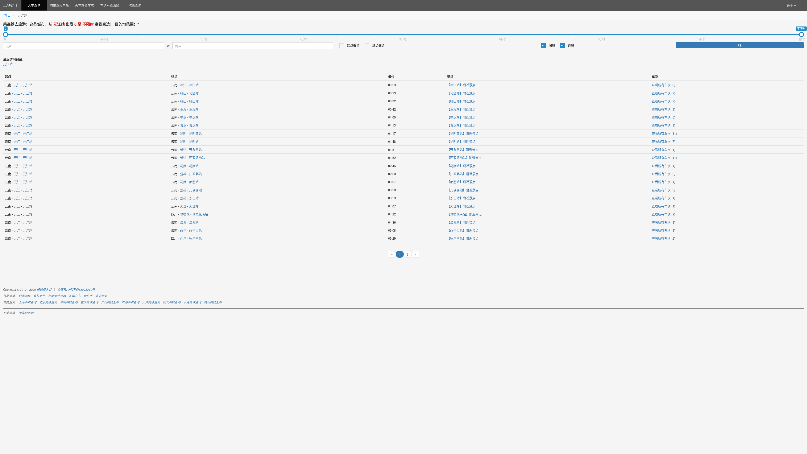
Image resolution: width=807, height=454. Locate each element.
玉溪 (183, 109)
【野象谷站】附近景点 (463, 149)
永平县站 (195, 230)
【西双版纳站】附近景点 (464, 157)
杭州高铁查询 (213, 302)
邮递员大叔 (44, 289)
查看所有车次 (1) (663, 149)
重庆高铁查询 (89, 302)
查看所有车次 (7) (663, 141)
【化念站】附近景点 (461, 93)
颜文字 (87, 296)
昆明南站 (195, 133)
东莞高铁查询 (192, 302)
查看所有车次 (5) (663, 117)
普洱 (183, 125)
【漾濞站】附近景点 (461, 222)
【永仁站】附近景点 (461, 198)
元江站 (27, 85)
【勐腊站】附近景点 (461, 166)
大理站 (194, 206)
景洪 (183, 149)
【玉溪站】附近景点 (461, 109)
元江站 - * (10, 64)
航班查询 (135, 5)
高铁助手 (10, 5)
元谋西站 (195, 190)
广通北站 (195, 174)
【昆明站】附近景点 (461, 141)
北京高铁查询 (48, 302)
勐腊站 (194, 166)
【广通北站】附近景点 (463, 174)
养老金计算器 (57, 296)
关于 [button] (790, 5)
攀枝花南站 (200, 214)
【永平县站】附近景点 (463, 230)
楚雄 (183, 174)
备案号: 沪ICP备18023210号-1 (77, 289)
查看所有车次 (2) (663, 93)
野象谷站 (195, 149)
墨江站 (194, 85)
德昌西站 (195, 238)
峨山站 (194, 101)
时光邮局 (24, 296)
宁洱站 (194, 117)
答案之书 (74, 296)
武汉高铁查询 (172, 302)
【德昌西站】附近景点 (463, 238)
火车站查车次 (84, 5)
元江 (17, 85)
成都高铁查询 (130, 302)
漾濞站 (194, 222)
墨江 (183, 85)
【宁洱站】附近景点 (461, 117)
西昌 (183, 238)
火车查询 (34, 5)
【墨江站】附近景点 (461, 85)
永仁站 (194, 198)
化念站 (194, 93)
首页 (7, 15)
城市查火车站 (59, 5)
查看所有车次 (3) (663, 85)
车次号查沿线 (109, 5)
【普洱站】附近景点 (461, 125)
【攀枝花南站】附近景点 (464, 214)
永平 (183, 230)
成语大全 (101, 296)
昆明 (183, 133)
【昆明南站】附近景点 (463, 133)
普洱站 (194, 125)
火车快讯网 (26, 313)
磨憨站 (194, 181)
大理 (183, 206)
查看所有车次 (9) (663, 109)
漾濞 (183, 222)
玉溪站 (194, 109)
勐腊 (183, 166)
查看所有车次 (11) (664, 133)
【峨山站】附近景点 (461, 101)
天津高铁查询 (151, 302)
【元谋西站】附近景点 (463, 190)
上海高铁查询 (27, 302)
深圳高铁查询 (69, 302)
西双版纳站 (197, 157)
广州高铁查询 (110, 302)
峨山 (183, 93)
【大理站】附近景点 (461, 206)
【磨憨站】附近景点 (461, 181)
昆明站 (194, 141)
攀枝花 (185, 214)
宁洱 (183, 117)
